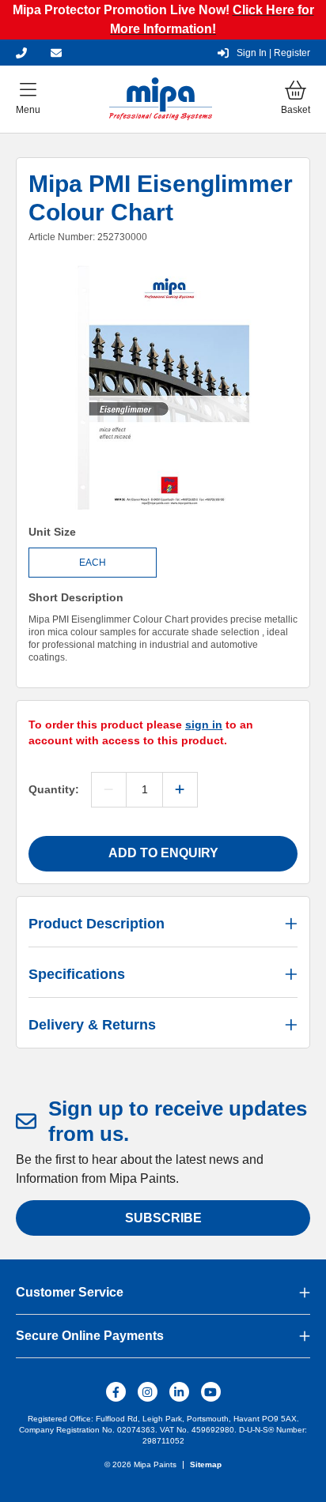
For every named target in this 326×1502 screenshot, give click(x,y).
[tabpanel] (163, 389)
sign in (203, 724)
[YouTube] (211, 1392)
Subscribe (163, 1218)
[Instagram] (147, 1392)
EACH (92, 562)
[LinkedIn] (179, 1392)
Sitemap (206, 1464)
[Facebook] (116, 1392)
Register (273, 52)
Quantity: (53, 789)
